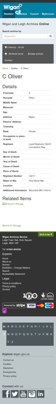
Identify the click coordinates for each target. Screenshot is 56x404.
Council (34, 13)
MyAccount (48, 13)
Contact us (8, 359)
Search (5, 270)
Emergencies (9, 372)
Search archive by (11, 31)
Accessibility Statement (13, 273)
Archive (6, 264)
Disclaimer (8, 367)
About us (6, 261)
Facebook (6, 394)
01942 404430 (14, 249)
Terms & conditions (11, 283)
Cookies (7, 363)
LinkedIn (40, 394)
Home (5, 68)
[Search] (50, 36)
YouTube (23, 394)
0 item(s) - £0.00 (14, 47)
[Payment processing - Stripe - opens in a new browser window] (14, 305)
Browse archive (35, 53)
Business (22, 13)
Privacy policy (9, 286)
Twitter (15, 394)
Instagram (32, 394)
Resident (9, 13)
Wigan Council (12, 9)
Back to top (45, 234)
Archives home (15, 53)
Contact (8, 60)
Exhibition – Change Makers (16, 267)
